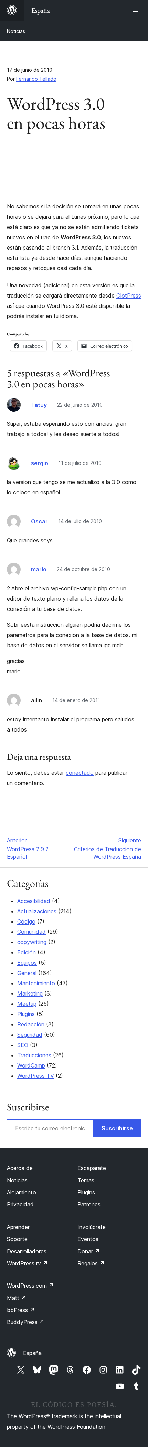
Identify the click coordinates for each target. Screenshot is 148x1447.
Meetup (26, 1003)
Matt (16, 1297)
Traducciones (34, 1055)
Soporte (17, 1238)
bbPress (21, 1309)
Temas (85, 1180)
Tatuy (39, 404)
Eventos (87, 1238)
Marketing (30, 993)
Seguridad (29, 1034)
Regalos (91, 1263)
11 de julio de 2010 (80, 463)
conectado (80, 772)
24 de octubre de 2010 (83, 569)
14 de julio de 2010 (80, 521)
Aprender (18, 1226)
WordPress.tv (27, 1263)
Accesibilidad (33, 900)
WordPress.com (30, 1285)
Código (26, 921)
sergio (39, 463)
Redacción (30, 1024)
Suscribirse (117, 1128)
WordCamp (31, 1065)
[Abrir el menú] (137, 10)
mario (38, 569)
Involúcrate (91, 1226)
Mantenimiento (36, 983)
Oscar (39, 521)
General (26, 972)
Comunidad (31, 931)
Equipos (27, 962)
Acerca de (20, 1168)
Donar (88, 1251)
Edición (26, 952)
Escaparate (91, 1168)
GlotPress (128, 295)
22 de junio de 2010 (80, 405)
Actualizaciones (36, 911)
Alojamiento (21, 1192)
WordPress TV (35, 1075)
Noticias (16, 31)
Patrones (89, 1204)
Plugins (26, 1014)
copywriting (31, 942)
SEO (22, 1044)
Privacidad (20, 1204)
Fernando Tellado (36, 79)
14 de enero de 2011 (76, 700)
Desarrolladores (26, 1251)
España (32, 1353)
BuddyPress (25, 1321)
